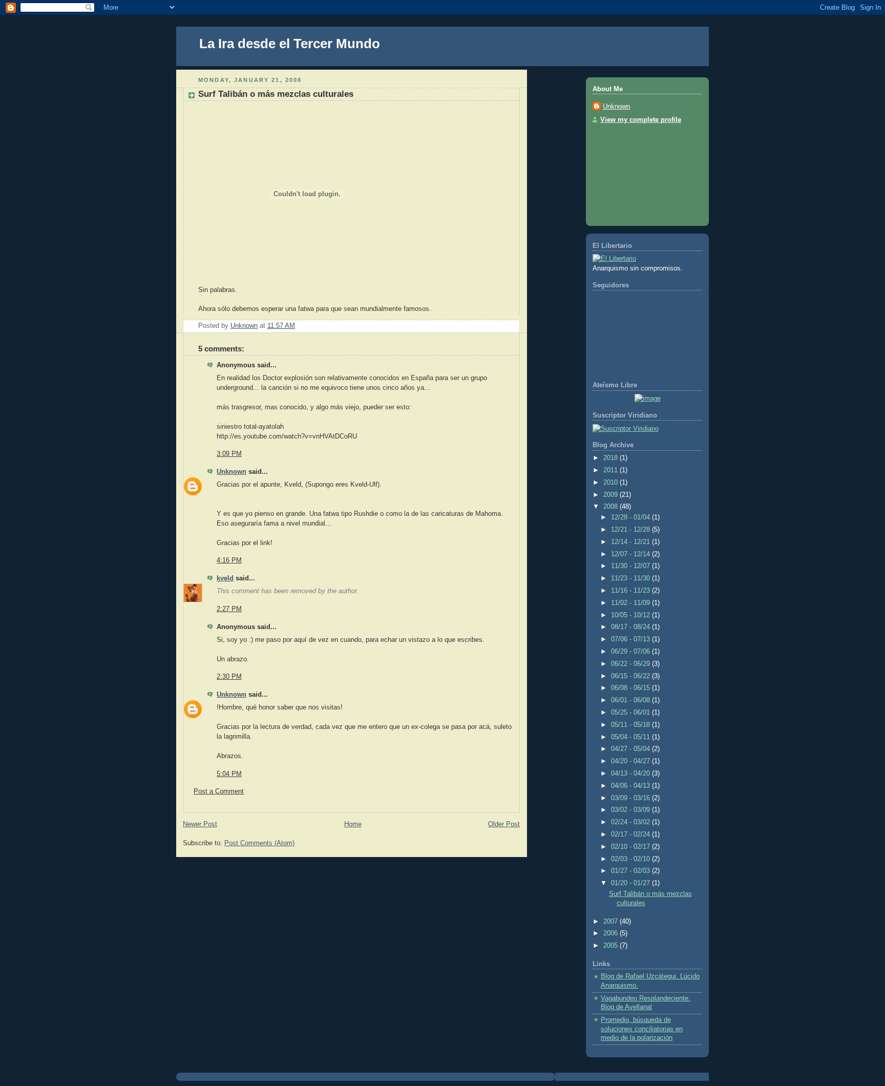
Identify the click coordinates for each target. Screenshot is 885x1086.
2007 (611, 921)
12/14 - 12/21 (631, 542)
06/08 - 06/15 (631, 688)
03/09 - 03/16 (631, 798)
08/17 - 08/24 (631, 627)
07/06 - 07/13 (631, 639)
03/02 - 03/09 (631, 809)
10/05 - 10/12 (631, 615)
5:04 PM (229, 774)
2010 (611, 482)
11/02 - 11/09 (631, 603)
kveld (225, 578)
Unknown (231, 471)
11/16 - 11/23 (631, 590)
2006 (611, 933)
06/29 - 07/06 (631, 651)
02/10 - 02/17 (631, 846)
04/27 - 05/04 (631, 749)
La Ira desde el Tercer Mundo (289, 43)
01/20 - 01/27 (631, 883)
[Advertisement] (639, 171)
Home (353, 824)
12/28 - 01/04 (631, 517)
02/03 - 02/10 (631, 859)
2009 (611, 494)
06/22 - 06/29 (631, 663)
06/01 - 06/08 (631, 700)
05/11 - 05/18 (631, 724)
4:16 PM (229, 560)
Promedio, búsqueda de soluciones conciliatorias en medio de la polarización (642, 1028)
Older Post (504, 824)
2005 (611, 945)
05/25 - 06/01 (631, 712)
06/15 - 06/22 (631, 676)
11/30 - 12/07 (631, 566)
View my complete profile (640, 119)
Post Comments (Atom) (259, 843)
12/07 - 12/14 (631, 554)
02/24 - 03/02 (631, 822)
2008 (611, 506)
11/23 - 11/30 (631, 578)
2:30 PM (229, 676)
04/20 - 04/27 (631, 761)
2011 (611, 470)
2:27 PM (229, 609)
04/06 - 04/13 (631, 785)
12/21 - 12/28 (631, 529)
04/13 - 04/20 (631, 773)
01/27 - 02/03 (631, 870)
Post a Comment (219, 791)
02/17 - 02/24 (631, 834)
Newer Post (200, 824)
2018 (611, 458)
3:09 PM (229, 453)
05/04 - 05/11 (631, 737)
